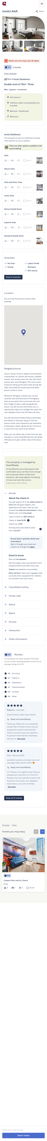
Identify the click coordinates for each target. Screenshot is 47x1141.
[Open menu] (42, 3)
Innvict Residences (22, 79)
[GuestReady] (4, 3)
